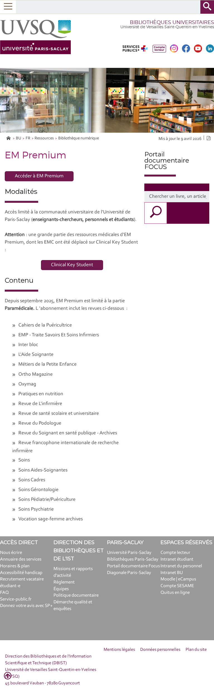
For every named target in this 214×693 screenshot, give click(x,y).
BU (18, 138)
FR (28, 138)
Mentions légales (119, 649)
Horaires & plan (15, 566)
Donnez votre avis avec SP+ (26, 605)
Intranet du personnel (181, 566)
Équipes (61, 589)
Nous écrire (11, 552)
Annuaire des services (21, 559)
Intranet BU (171, 572)
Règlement (64, 582)
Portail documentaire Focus (133, 566)
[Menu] (8, 6)
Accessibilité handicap (21, 572)
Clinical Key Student (72, 265)
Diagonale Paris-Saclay (129, 572)
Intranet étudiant (176, 559)
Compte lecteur (175, 552)
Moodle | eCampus (178, 579)
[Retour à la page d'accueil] (35, 37)
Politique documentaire (76, 595)
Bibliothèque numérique (78, 138)
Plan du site (196, 649)
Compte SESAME (177, 586)
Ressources (44, 138)
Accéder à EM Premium (39, 176)
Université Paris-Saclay (129, 552)
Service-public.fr (15, 599)
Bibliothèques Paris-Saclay (132, 559)
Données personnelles (160, 649)
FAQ (4, 592)
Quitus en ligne (175, 592)
